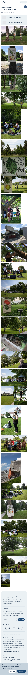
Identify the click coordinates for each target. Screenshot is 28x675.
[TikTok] (22, 628)
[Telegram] (18, 628)
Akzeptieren (21, 671)
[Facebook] (14, 628)
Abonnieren (21, 619)
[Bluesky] (9, 628)
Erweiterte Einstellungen (7, 668)
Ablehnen (12, 671)
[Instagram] (5, 628)
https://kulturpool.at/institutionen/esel (11, 651)
